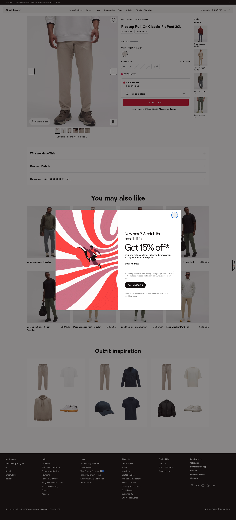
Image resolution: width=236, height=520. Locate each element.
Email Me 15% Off (135, 285)
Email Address (132, 263)
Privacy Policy (151, 276)
